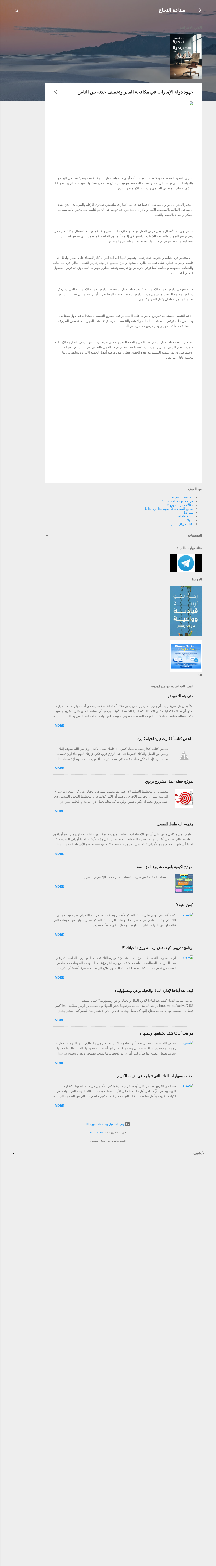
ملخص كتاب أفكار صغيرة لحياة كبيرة (165, 738)
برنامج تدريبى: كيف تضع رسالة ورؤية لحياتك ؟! (157, 947)
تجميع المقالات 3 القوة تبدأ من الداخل (168, 509)
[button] (55, 92)
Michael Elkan (97, 1132)
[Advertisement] (27, 84)
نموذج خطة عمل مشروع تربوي (169, 781)
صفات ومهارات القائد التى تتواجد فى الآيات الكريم (155, 1076)
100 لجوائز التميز (182, 524)
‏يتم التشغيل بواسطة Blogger (105, 1124)
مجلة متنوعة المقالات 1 (177, 501)
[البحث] (16, 11)
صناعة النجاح (172, 10)
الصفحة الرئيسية (182, 497)
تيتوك (189, 520)
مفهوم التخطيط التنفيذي (174, 824)
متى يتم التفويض (180, 696)
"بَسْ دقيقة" (184, 905)
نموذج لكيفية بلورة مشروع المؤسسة (165, 867)
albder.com (185, 516)
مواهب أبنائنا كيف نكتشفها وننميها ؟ (166, 1033)
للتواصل (188, 512)
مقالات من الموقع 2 (180, 505)
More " (58, 726)
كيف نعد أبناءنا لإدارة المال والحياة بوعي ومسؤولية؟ (154, 990)
